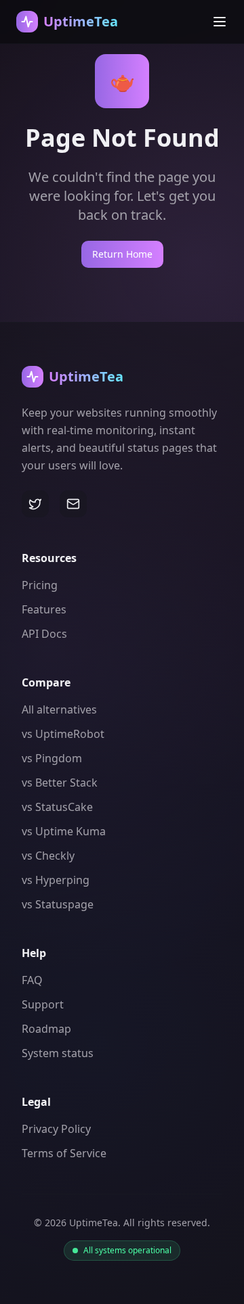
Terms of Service (64, 1153)
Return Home (122, 254)
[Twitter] (35, 503)
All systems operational (127, 1250)
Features (44, 609)
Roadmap (46, 1028)
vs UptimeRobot (63, 733)
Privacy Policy (56, 1128)
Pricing (40, 585)
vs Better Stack (60, 782)
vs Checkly (48, 855)
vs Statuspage (58, 904)
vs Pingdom (52, 758)
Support (43, 1004)
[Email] (73, 503)
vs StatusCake (57, 806)
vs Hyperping (55, 879)
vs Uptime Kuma (64, 831)
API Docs (44, 633)
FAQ (32, 980)
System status (58, 1053)
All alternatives (59, 709)
